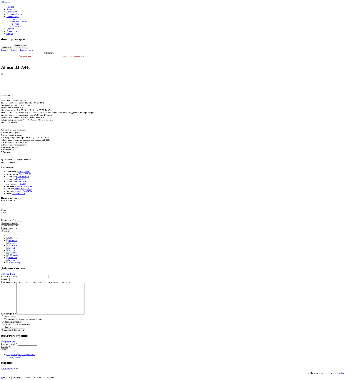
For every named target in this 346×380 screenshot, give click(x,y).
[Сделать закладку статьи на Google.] (10, 248)
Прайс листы (12, 12)
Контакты (16, 19)
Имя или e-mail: (9, 344)
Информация (12, 16)
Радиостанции (26, 50)
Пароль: (5, 347)
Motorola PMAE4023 (23, 189)
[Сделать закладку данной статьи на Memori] (10, 260)
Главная (10, 7)
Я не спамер (10, 316)
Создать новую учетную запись (20, 354)
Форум (9, 33)
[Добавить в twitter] (10, 243)
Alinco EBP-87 (24, 172)
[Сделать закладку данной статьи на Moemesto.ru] (12, 253)
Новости (10, 29)
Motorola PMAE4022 (23, 186)
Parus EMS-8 (22, 181)
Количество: (7, 220)
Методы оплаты (19, 21)
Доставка (16, 24)
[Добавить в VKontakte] (12, 238)
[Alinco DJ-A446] (3, 90)
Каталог (10, 9)
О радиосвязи (12, 31)
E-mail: (5, 279)
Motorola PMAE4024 (23, 191)
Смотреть (5, 368)
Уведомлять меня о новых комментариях (23, 319)
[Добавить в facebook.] (11, 240)
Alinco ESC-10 (18, 193)
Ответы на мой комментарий (17, 324)
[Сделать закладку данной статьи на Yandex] (10, 250)
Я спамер (8, 327)
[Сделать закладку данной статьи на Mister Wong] (13, 262)
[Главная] (6, 2)
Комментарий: (8, 314)
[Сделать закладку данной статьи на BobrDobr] (11, 257)
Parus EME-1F (22, 179)
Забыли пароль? (13, 357)
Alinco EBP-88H (25, 174)
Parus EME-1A (22, 176)
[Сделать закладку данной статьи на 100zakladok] (13, 255)
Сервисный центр (14, 14)
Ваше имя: (6, 276)
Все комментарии (12, 322)
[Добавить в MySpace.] (11, 245)
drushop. (341, 373)
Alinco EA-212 (20, 184)
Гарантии (16, 26)
